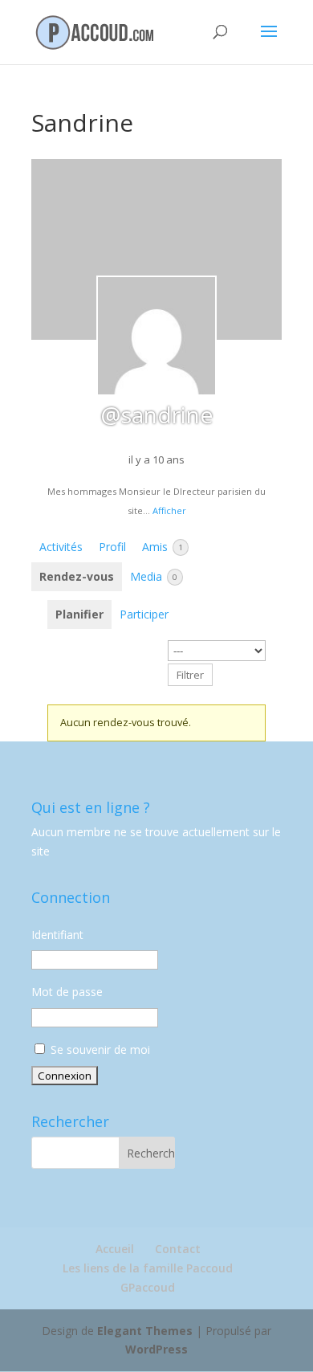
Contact (178, 1248)
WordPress (156, 1349)
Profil (112, 546)
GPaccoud (147, 1287)
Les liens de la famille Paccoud (148, 1268)
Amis (162, 546)
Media (153, 576)
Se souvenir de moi (98, 1049)
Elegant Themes (145, 1330)
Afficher (169, 510)
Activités (61, 546)
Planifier (79, 614)
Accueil (115, 1248)
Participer (144, 614)
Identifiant (57, 934)
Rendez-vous (76, 576)
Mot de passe (67, 991)
